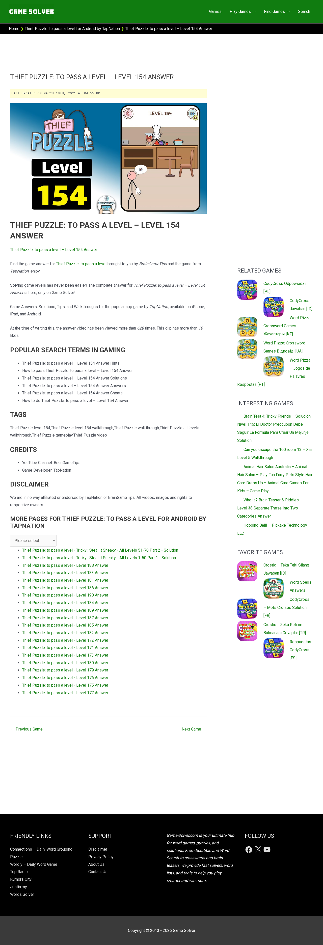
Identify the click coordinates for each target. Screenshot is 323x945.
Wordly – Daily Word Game (33, 864)
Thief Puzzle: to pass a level (81, 263)
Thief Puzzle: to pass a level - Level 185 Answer (65, 625)
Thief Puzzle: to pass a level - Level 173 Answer (65, 655)
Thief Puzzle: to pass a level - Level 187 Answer (65, 617)
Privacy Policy (101, 856)
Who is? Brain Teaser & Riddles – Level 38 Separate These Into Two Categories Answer (269, 508)
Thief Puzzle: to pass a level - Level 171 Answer (65, 647)
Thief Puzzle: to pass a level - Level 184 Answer (65, 602)
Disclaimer (97, 849)
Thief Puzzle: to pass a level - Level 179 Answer (65, 670)
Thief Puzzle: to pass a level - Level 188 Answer (65, 565)
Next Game (194, 729)
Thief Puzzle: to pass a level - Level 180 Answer (65, 662)
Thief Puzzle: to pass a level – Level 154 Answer (53, 249)
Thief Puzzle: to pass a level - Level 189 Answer (65, 610)
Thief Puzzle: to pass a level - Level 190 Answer (65, 595)
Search (304, 11)
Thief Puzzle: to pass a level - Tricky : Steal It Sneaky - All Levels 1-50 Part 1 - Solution (99, 557)
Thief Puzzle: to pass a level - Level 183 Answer (65, 572)
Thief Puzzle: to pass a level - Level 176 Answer (65, 677)
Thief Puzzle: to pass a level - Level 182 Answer (65, 632)
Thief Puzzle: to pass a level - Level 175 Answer (65, 685)
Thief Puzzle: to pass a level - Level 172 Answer (65, 640)
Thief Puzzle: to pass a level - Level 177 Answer (65, 692)
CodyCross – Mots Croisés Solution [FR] (286, 607)
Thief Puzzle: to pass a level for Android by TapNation (72, 28)
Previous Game (27, 729)
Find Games (274, 11)
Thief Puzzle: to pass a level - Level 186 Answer (65, 587)
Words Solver (22, 894)
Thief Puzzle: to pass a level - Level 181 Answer (65, 580)
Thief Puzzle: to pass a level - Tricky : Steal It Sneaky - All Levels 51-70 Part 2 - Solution (100, 550)
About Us (96, 864)
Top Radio (19, 871)
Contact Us (97, 871)
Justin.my (18, 886)
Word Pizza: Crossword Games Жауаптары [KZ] (287, 325)
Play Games (240, 11)
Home (14, 28)
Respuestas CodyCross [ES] (300, 649)
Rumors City (21, 879)
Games (215, 11)
